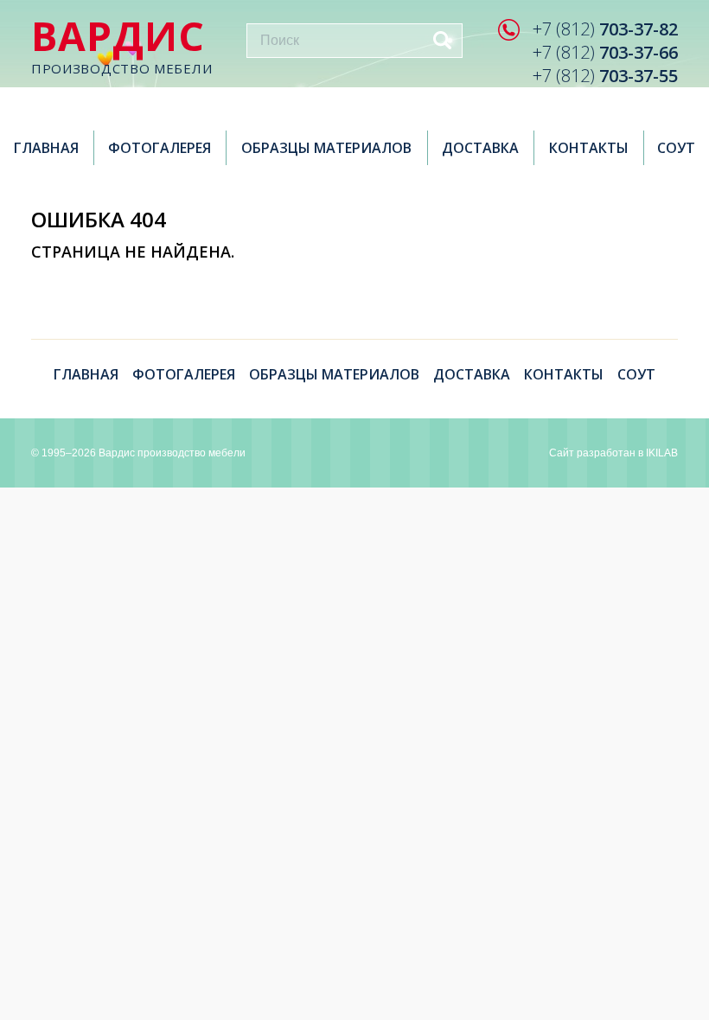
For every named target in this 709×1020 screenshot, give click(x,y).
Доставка (480, 147)
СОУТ (676, 147)
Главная (46, 147)
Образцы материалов (326, 147)
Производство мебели (121, 46)
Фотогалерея (159, 147)
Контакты (589, 147)
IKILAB (662, 453)
